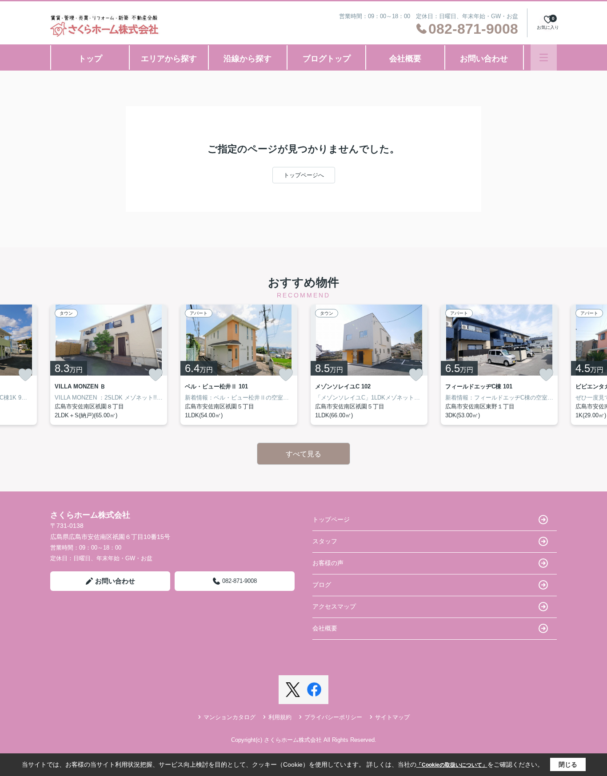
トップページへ (304, 175)
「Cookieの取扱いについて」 (451, 765)
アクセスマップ (334, 606)
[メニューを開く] (543, 57)
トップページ (331, 519)
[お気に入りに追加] (25, 374)
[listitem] (109, 365)
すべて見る (303, 454)
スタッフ (324, 541)
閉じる (568, 764)
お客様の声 (327, 562)
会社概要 (405, 58)
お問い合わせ (484, 58)
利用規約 (280, 717)
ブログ (321, 584)
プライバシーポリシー (333, 717)
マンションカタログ (230, 717)
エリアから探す (169, 58)
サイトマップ (392, 717)
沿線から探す (248, 58)
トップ (90, 58)
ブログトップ (327, 58)
